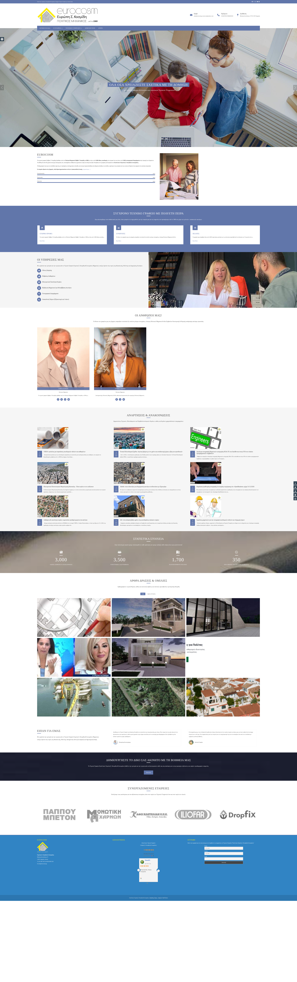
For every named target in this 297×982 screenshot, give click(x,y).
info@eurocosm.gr (42, 863)
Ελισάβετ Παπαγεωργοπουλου (151, 860)
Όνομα (205, 845)
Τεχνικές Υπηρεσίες (73, 28)
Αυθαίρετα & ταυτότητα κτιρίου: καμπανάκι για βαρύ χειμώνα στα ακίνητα (65, 520)
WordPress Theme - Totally (155, 897)
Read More (42, 241)
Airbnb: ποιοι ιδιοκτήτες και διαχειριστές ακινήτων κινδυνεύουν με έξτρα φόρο (143, 486)
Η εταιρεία (57, 28)
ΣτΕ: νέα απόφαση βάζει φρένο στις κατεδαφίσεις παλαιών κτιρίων (139, 520)
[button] (2, 39)
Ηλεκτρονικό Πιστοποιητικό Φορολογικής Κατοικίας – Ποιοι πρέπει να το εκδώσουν (69, 486)
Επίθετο (206, 851)
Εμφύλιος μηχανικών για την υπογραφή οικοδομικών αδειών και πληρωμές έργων (220, 520)
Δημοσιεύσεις (90, 28)
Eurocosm (148, 772)
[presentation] (2, 87)
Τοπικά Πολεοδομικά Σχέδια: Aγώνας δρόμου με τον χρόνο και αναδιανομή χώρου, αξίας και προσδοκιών (151, 451)
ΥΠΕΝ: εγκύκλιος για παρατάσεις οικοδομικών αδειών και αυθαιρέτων (64, 451)
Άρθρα (100, 28)
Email (205, 856)
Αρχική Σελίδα (44, 28)
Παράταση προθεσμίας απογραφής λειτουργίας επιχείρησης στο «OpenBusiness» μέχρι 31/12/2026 (225, 486)
